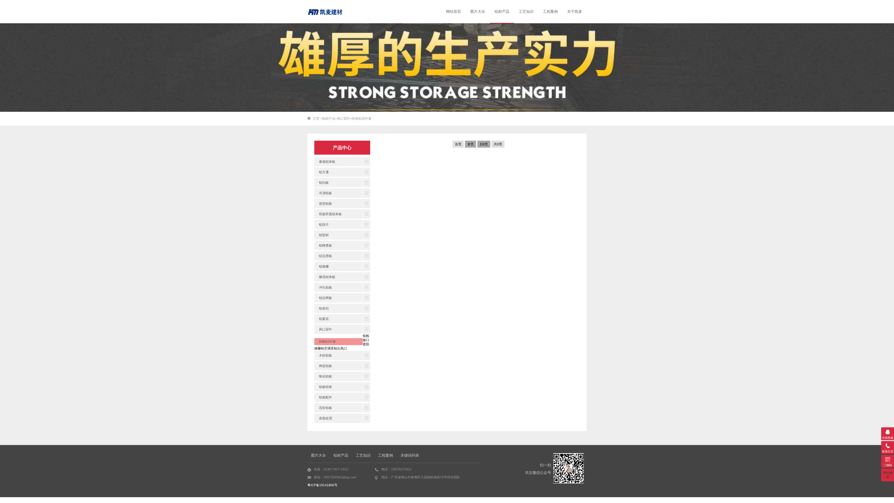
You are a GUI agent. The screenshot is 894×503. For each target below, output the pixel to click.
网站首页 (453, 12)
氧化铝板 (325, 376)
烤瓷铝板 (325, 366)
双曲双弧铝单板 (330, 214)
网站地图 (888, 475)
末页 (470, 144)
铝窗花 (324, 319)
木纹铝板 (325, 355)
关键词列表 (409, 455)
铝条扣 (324, 308)
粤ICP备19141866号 (322, 485)
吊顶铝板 (325, 193)
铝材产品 (501, 12)
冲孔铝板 (325, 287)
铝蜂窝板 (325, 245)
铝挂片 (324, 224)
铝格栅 (324, 266)
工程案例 (550, 12)
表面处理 (325, 418)
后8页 (484, 144)
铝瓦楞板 (325, 256)
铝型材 (324, 235)
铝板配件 (325, 397)
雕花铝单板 (327, 277)
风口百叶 (343, 118)
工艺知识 (526, 12)
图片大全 (477, 12)
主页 (316, 118)
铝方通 (324, 172)
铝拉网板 (325, 298)
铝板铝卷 (325, 387)
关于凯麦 (574, 12)
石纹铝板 (325, 408)
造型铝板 (325, 203)
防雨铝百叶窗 (362, 118)
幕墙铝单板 (327, 161)
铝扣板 (324, 182)
